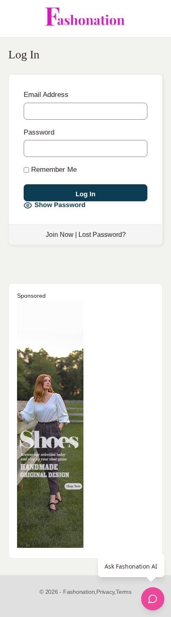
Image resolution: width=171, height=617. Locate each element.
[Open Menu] (13, 18)
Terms (124, 591)
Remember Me (53, 170)
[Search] (156, 18)
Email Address (46, 95)
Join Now (59, 234)
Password (39, 132)
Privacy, (106, 591)
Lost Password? (102, 234)
